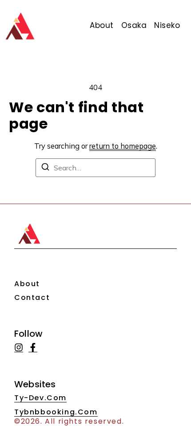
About (27, 284)
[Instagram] (18, 347)
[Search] (45, 168)
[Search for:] (95, 167)
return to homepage (122, 145)
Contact (32, 297)
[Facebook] (32, 347)
